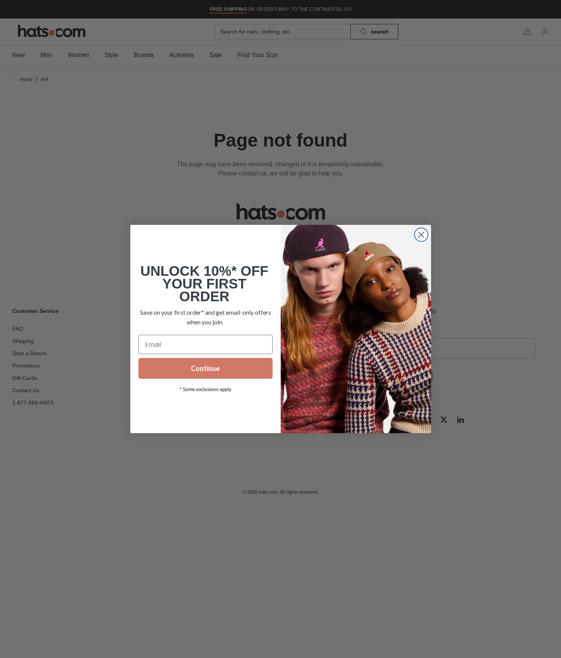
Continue (205, 368)
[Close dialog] (421, 234)
